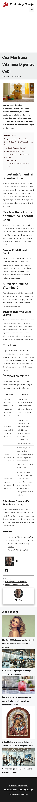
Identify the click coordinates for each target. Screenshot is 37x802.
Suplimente (9, 579)
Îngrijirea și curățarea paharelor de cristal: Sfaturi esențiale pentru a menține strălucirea (16, 701)
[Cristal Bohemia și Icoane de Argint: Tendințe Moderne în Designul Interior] (18, 723)
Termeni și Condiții (10, 790)
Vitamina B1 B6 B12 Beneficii (18, 550)
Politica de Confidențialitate (18, 786)
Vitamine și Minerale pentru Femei (17, 585)
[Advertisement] (18, 33)
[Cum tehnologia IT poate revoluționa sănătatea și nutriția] (18, 757)
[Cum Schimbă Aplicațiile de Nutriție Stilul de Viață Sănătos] (18, 659)
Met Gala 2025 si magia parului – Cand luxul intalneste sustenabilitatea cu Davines (18, 643)
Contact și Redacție (26, 790)
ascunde (13, 135)
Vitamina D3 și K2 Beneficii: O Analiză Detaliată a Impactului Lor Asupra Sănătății (20, 543)
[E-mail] (6, 571)
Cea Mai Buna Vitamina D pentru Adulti (21, 537)
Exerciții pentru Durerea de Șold (16, 582)
